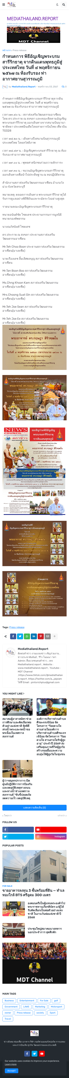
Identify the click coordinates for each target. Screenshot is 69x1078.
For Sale (44, 1000)
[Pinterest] (41, 636)
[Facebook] (13, 636)
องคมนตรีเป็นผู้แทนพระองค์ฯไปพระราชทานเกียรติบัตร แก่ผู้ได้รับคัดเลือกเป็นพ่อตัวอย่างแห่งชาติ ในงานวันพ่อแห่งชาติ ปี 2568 (46, 910)
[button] (3, 5)
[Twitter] (20, 636)
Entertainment (27, 1000)
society (40, 1012)
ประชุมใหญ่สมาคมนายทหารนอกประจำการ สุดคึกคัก (45, 930)
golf (56, 1000)
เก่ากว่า (61, 816)
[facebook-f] (18, 829)
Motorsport (56, 1006)
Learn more (11, 1064)
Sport (52, 1012)
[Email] (48, 636)
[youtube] (51, 829)
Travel (8, 1018)
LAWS (26, 1006)
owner (8, 1012)
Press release (19, 50)
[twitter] (18, 837)
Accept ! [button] (11, 1070)
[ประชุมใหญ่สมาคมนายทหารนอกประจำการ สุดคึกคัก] (13, 930)
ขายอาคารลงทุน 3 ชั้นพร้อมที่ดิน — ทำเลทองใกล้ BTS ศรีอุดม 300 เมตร (33, 892)
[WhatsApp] (27, 636)
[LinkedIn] (34, 636)
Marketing (40, 1006)
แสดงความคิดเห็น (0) (34, 807)
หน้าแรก (6, 50)
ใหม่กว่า (8, 816)
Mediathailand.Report (33, 649)
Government (11, 1006)
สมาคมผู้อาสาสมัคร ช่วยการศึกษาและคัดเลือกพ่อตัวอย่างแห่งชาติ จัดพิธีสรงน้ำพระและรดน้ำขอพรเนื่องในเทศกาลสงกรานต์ (16, 727)
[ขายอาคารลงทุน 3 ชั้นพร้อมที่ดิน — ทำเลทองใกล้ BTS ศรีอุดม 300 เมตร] (34, 866)
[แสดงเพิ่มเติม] (55, 636)
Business (9, 1000)
